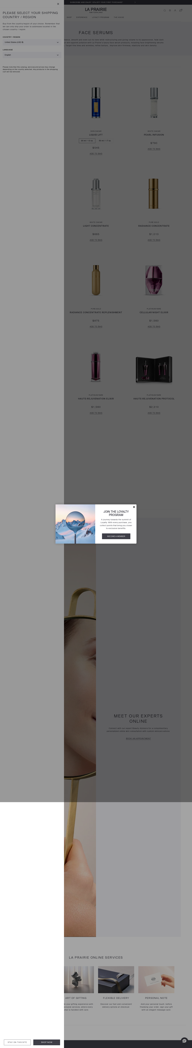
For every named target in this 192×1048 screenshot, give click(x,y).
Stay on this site (17, 1042)
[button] (134, 507)
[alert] (96, 524)
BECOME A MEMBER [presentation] (116, 536)
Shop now (46, 1042)
